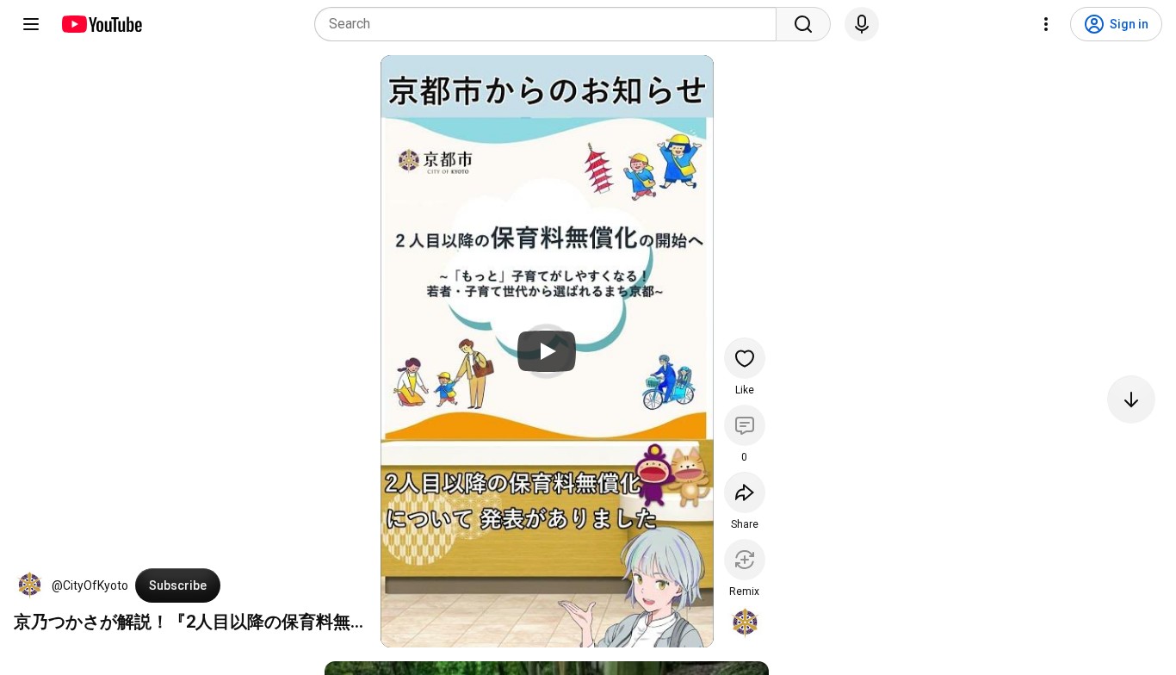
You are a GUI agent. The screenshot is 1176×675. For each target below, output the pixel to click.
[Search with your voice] (862, 24)
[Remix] (744, 559)
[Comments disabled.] (744, 425)
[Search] (803, 24)
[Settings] (1046, 24)
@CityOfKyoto (90, 585)
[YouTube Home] (101, 24)
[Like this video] (744, 358)
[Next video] (1131, 399)
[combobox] (550, 24)
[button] (29, 585)
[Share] (744, 492)
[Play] (546, 351)
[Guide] (31, 24)
